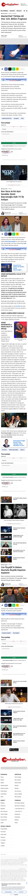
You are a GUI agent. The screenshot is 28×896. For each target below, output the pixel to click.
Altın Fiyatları (18, 780)
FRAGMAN (14, 13)
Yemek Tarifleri (4, 814)
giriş (13, 126)
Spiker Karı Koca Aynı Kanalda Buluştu (20, 682)
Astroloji (16, 788)
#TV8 (22, 118)
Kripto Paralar (18, 782)
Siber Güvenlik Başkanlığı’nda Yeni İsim (19, 543)
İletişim (2, 782)
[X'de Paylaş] (10, 69)
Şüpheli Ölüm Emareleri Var (14, 520)
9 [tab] (18, 523)
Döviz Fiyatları (18, 777)
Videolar (10, 13)
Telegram (3, 843)
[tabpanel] (14, 175)
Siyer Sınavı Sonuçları (20, 805)
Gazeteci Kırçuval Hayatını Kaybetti (19, 558)
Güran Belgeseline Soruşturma (14, 181)
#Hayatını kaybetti (6, 633)
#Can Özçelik (16, 633)
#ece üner (4, 449)
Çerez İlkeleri (3, 794)
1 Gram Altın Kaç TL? (19, 808)
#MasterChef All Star (6, 118)
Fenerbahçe (17, 817)
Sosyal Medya (4, 828)
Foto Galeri (3, 831)
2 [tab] (9, 523)
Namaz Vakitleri (18, 794)
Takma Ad (3, 125)
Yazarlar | (12, 11)
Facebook (3, 837)
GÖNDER (14, 143)
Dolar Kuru (3, 805)
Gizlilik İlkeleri (4, 791)
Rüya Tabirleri (4, 817)
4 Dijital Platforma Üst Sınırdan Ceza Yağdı (18, 536)
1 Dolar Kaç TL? (18, 811)
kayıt (21, 126)
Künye (2, 777)
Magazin (3, 803)
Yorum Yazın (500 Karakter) (7, 131)
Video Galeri (3, 834)
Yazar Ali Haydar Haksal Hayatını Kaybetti (14, 703)
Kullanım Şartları (4, 788)
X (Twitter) (3, 840)
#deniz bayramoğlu (13, 449)
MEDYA (10, 188)
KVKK (2, 796)
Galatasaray (17, 814)
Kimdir (16, 822)
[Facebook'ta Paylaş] (6, 69)
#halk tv (22, 449)
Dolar (23, 4)
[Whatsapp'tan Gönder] (13, 69)
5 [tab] (13, 523)
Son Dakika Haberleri (19, 803)
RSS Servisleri (18, 796)
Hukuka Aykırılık (4, 785)
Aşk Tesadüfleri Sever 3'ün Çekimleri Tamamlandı (19, 551)
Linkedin (3, 845)
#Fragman (16, 118)
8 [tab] (17, 523)
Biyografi (3, 808)
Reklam (2, 780)
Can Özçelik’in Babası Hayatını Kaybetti (20, 498)
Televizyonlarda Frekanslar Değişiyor (19, 528)
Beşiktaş (17, 819)
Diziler (2, 822)
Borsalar (16, 785)
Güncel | (19, 11)
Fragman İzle (4, 819)
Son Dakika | (4, 11)
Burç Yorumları (4, 811)
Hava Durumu (18, 791)
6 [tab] (14, 523)
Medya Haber (4, 13)
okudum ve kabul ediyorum (14, 145)
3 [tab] (10, 523)
